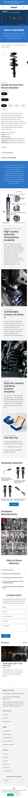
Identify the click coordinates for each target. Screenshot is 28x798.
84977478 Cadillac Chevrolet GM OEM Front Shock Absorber (7, 479)
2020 (16, 105)
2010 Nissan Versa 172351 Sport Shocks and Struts (7, 500)
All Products (9, 45)
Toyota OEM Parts (8, 741)
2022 (4, 109)
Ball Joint (5, 761)
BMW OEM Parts (7, 734)
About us (5, 714)
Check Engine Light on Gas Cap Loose (13, 664)
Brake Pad (5, 757)
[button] (3, 7)
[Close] (26, 787)
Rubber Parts (6, 764)
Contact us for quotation (8, 157)
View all (14, 504)
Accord (5, 99)
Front (4, 93)
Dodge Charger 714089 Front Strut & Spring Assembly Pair (19, 482)
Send (5, 636)
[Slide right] (17, 80)
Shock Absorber (7, 771)
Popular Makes (7, 721)
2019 (10, 105)
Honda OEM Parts (7, 737)
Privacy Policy (16, 792)
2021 (23, 105)
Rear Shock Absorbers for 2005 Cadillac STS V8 (20, 500)
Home (2, 45)
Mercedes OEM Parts (8, 744)
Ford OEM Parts (7, 731)
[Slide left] (10, 80)
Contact (5, 718)
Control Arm (6, 767)
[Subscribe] (22, 780)
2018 (4, 105)
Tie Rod (5, 754)
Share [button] (4, 147)
